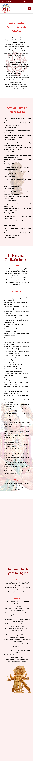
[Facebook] (24, 1)
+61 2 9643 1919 (7, 1)
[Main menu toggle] (29, 8)
